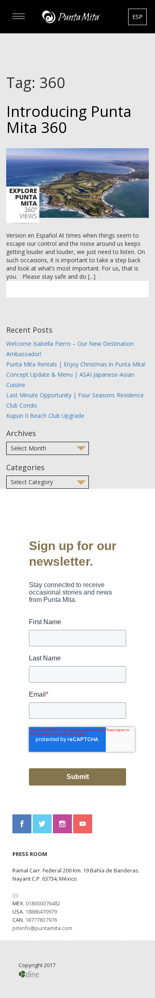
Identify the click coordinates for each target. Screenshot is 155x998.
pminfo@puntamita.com (42, 928)
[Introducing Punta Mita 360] (77, 186)
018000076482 (43, 903)
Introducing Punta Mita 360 (68, 119)
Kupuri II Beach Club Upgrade (45, 416)
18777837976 (41, 919)
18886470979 (41, 911)
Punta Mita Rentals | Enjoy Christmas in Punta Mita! (75, 364)
